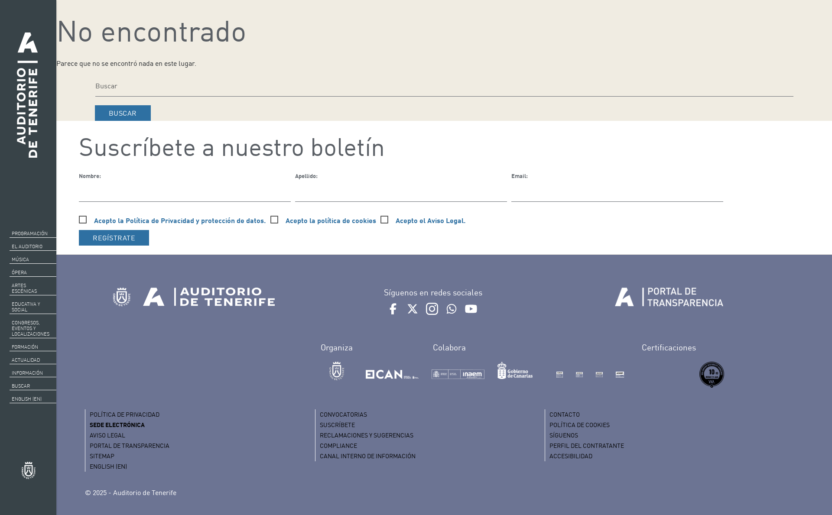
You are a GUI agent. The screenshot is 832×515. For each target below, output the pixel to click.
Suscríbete (337, 424)
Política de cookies (579, 424)
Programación (30, 233)
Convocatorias (343, 414)
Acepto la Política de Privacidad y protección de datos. (180, 220)
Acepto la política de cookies (331, 220)
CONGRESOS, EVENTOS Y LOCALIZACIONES (30, 328)
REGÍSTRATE (114, 237)
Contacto (564, 414)
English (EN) (27, 399)
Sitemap (102, 456)
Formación (25, 347)
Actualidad (26, 360)
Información (27, 373)
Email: (519, 175)
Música (20, 259)
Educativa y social (26, 307)
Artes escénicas (24, 288)
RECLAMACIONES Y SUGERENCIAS (366, 435)
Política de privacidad (124, 414)
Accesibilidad (570, 456)
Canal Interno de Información (368, 456)
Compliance (338, 445)
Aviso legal (107, 435)
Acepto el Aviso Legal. (431, 220)
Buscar (21, 386)
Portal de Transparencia (129, 445)
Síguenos (563, 435)
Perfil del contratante (586, 445)
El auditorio (27, 246)
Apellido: (306, 175)
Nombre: (90, 175)
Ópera (19, 272)
